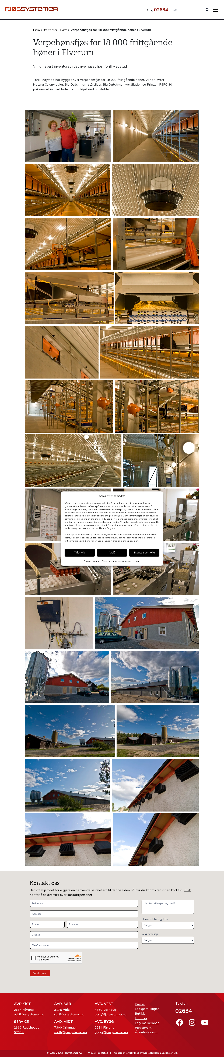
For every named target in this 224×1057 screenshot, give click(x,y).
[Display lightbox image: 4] (155, 190)
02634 (161, 10)
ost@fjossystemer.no (29, 1014)
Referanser (50, 30)
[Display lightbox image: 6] (156, 244)
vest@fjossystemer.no (111, 1014)
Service (21, 1021)
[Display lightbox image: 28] (156, 839)
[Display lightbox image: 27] (68, 839)
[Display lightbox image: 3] (67, 190)
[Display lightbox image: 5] (68, 244)
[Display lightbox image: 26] (155, 785)
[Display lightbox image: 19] (59, 623)
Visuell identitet (98, 1052)
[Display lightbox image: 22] (155, 677)
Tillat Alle (80, 552)
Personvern (143, 1028)
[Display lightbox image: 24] (158, 731)
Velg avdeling (150, 934)
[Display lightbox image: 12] (157, 406)
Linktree (141, 1018)
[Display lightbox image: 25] (67, 785)
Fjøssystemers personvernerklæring (120, 561)
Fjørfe (63, 30)
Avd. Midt (63, 1021)
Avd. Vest (104, 1003)
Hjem (36, 30)
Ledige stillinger (147, 1009)
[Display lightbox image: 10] (149, 352)
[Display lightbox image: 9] (62, 352)
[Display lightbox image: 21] (67, 677)
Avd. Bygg (104, 1021)
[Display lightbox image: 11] (69, 406)
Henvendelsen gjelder (155, 919)
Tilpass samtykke (144, 552)
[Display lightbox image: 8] (157, 298)
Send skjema (40, 973)
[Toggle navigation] (215, 9)
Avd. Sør (62, 1003)
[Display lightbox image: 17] (68, 569)
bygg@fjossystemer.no (111, 1032)
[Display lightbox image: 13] (73, 460)
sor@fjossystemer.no (69, 1014)
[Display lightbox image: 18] (156, 569)
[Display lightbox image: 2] (156, 136)
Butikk (140, 1013)
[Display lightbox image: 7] (69, 298)
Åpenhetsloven (146, 1032)
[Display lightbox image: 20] (147, 623)
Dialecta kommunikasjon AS (160, 1052)
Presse (140, 1004)
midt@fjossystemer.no (70, 1032)
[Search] (204, 9)
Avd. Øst (22, 1003)
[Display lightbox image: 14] (161, 460)
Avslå (112, 552)
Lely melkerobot (147, 1023)
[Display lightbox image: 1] (68, 136)
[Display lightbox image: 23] (70, 731)
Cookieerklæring (91, 561)
